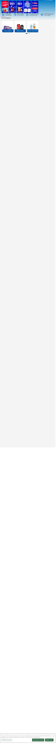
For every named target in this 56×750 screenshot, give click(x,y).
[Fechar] (53, 736)
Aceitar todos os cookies (38, 739)
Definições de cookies (6, 739)
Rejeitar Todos (49, 739)
